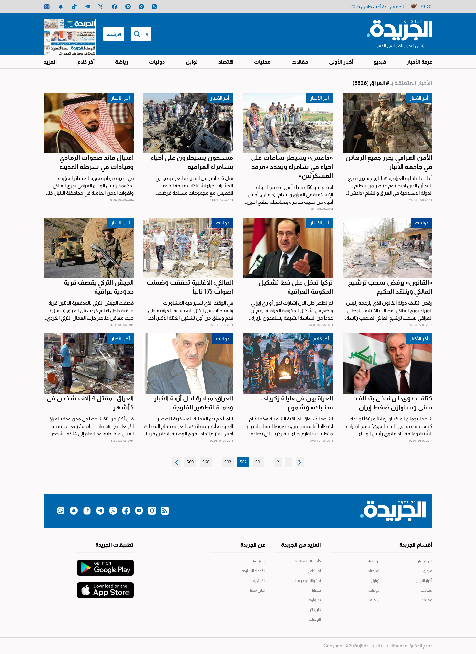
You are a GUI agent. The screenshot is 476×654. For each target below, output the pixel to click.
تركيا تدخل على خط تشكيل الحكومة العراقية (295, 287)
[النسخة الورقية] (70, 34)
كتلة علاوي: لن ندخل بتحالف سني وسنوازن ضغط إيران (394, 403)
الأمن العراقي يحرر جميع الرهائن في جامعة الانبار (389, 162)
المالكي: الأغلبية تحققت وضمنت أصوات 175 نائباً (190, 287)
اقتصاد (225, 62)
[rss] (154, 6)
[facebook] (114, 6)
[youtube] (128, 6)
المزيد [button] (50, 62)
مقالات (299, 62)
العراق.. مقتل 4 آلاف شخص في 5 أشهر (90, 403)
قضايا (316, 590)
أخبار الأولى (341, 62)
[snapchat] (60, 6)
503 (227, 461)
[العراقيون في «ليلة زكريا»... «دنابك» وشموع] (288, 363)
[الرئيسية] (399, 29)
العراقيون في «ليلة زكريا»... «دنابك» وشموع (296, 403)
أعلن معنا (257, 590)
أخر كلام (321, 338)
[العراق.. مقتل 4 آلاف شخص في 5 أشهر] (89, 363)
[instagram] (141, 6)
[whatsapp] (47, 6)
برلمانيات (372, 561)
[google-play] (105, 564)
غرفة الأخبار (419, 62)
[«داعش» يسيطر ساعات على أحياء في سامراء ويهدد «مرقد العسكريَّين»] (288, 123)
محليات (262, 62)
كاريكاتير (314, 609)
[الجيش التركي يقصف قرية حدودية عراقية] (89, 248)
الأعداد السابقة (253, 571)
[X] (101, 6)
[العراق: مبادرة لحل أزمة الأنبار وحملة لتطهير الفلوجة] (188, 363)
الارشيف (113, 34)
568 (205, 461)
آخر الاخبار (424, 561)
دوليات (157, 62)
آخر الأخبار (419, 98)
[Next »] (176, 462)
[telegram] (87, 6)
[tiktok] (74, 6)
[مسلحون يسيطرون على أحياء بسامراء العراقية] (188, 123)
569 (190, 461)
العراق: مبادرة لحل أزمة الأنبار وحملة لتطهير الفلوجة (193, 403)
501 (258, 461)
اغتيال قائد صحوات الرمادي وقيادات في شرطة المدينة (96, 162)
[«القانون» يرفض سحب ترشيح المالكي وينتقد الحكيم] (388, 248)
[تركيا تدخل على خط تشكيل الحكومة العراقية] (288, 248)
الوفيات (315, 619)
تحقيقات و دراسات (306, 580)
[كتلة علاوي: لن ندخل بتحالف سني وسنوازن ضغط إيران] (388, 363)
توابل (192, 62)
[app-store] (105, 587)
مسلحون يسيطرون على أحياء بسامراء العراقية (192, 162)
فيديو (380, 62)
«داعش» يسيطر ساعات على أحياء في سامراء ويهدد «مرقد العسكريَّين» (292, 166)
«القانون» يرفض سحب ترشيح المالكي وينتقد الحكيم (390, 287)
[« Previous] (300, 462)
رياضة (121, 62)
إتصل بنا (259, 561)
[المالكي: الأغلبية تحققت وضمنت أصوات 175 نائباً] (188, 248)
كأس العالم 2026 (307, 561)
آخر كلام (86, 62)
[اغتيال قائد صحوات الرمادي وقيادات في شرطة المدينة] (89, 123)
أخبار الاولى (423, 580)
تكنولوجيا (314, 600)
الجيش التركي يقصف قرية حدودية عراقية (99, 287)
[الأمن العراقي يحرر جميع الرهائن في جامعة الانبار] (388, 123)
